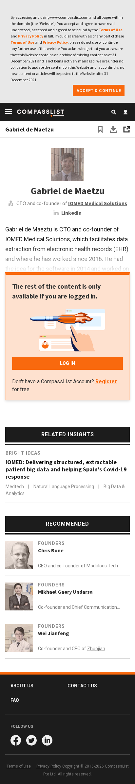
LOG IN (67, 363)
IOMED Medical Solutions (97, 203)
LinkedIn (71, 212)
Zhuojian (96, 648)
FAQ (14, 700)
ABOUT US (21, 685)
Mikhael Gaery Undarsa (65, 591)
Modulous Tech (102, 565)
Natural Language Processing (64, 486)
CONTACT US (82, 685)
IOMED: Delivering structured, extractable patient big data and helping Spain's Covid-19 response (66, 469)
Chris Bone (51, 550)
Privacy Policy (30, 36)
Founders (51, 543)
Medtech (15, 486)
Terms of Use (111, 29)
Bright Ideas (23, 453)
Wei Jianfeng (53, 633)
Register (106, 381)
